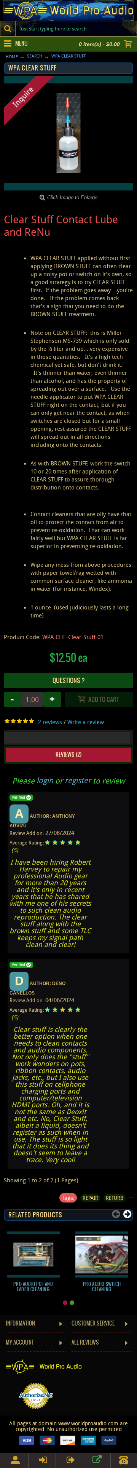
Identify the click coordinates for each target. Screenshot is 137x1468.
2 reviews (50, 722)
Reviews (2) (68, 754)
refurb (114, 1198)
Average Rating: (27, 842)
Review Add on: (27, 833)
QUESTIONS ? (69, 680)
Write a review (85, 722)
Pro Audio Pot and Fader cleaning (33, 1287)
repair (90, 1198)
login (45, 780)
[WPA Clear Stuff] (68, 133)
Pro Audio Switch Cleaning (102, 1287)
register (78, 780)
